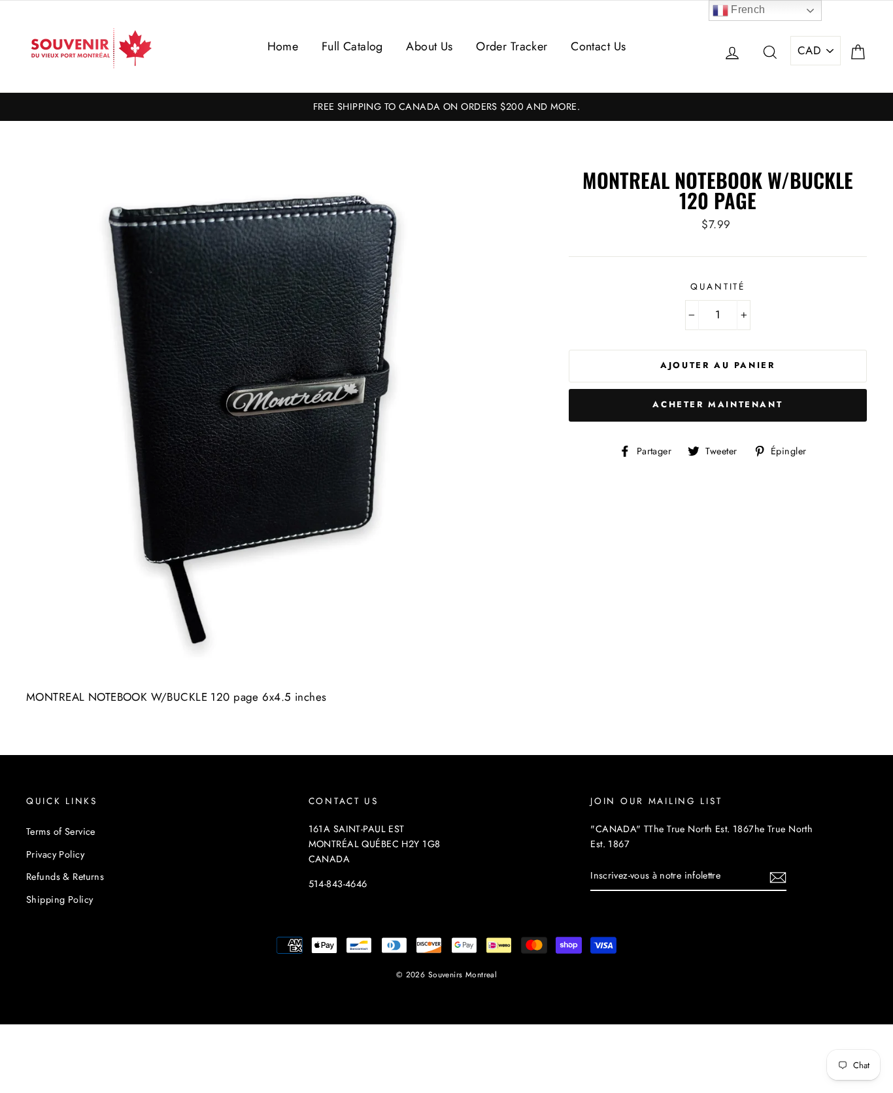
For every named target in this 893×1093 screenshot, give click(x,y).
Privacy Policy (55, 854)
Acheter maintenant (717, 404)
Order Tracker (512, 46)
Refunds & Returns (65, 876)
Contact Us (598, 46)
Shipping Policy (59, 899)
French (747, 9)
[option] (446, 106)
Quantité (717, 286)
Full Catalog (352, 46)
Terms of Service (60, 831)
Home (283, 46)
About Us (429, 46)
